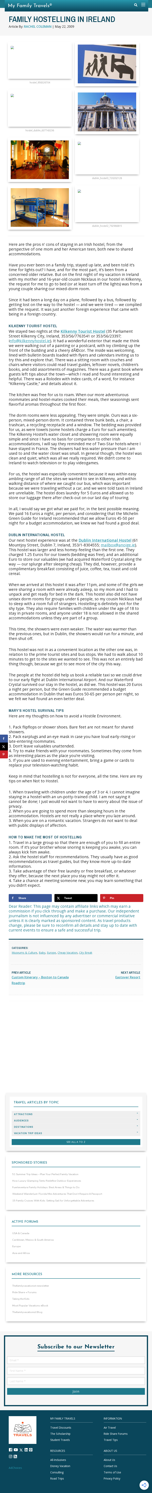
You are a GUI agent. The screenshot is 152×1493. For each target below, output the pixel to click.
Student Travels (60, 1440)
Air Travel (110, 1427)
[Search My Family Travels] (135, 6)
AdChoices (15, 1468)
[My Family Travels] (22, 1430)
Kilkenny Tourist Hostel (83, 331)
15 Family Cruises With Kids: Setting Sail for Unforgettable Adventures (53, 1200)
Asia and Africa (21, 1253)
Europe (51, 952)
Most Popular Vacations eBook (30, 1305)
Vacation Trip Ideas (28, 1133)
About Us (109, 1460)
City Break (85, 952)
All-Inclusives (58, 1460)
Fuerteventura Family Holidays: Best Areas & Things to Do (46, 1187)
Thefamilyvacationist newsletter (30, 1286)
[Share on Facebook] (4, 739)
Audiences (21, 1120)
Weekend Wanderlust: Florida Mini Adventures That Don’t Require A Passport (57, 1194)
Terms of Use (112, 1472)
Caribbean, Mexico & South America (33, 1240)
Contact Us (110, 1466)
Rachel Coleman (37, 26)
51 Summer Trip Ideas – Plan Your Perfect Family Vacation (45, 1174)
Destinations (23, 1127)
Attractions (23, 1114)
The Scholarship (60, 1434)
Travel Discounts (60, 1427)
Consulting (57, 1472)
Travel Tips (111, 1440)
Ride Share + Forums (24, 1292)
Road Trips (57, 1478)
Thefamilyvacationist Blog (27, 1312)
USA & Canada (20, 1233)
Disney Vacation (60, 1466)
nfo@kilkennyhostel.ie (30, 340)
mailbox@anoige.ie (118, 545)
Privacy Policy (112, 1478)
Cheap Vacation (68, 952)
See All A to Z (76, 1142)
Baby (42, 952)
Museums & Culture (24, 952)
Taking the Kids (20, 1299)
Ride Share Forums (116, 1434)
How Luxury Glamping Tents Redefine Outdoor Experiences (46, 1181)
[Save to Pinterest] (4, 754)
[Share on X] (4, 746)
